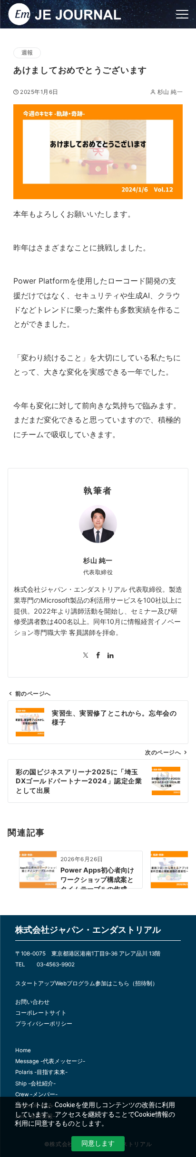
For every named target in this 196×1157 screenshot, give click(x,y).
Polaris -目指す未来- (41, 1072)
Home (23, 1050)
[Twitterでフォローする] (85, 656)
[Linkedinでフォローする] (110, 656)
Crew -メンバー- (36, 1094)
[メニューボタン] (182, 14)
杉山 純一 (170, 92)
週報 (27, 52)
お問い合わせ (32, 1002)
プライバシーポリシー (43, 1023)
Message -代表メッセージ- (50, 1061)
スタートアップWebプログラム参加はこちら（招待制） (86, 983)
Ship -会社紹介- (35, 1083)
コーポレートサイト (41, 1013)
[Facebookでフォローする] (98, 656)
